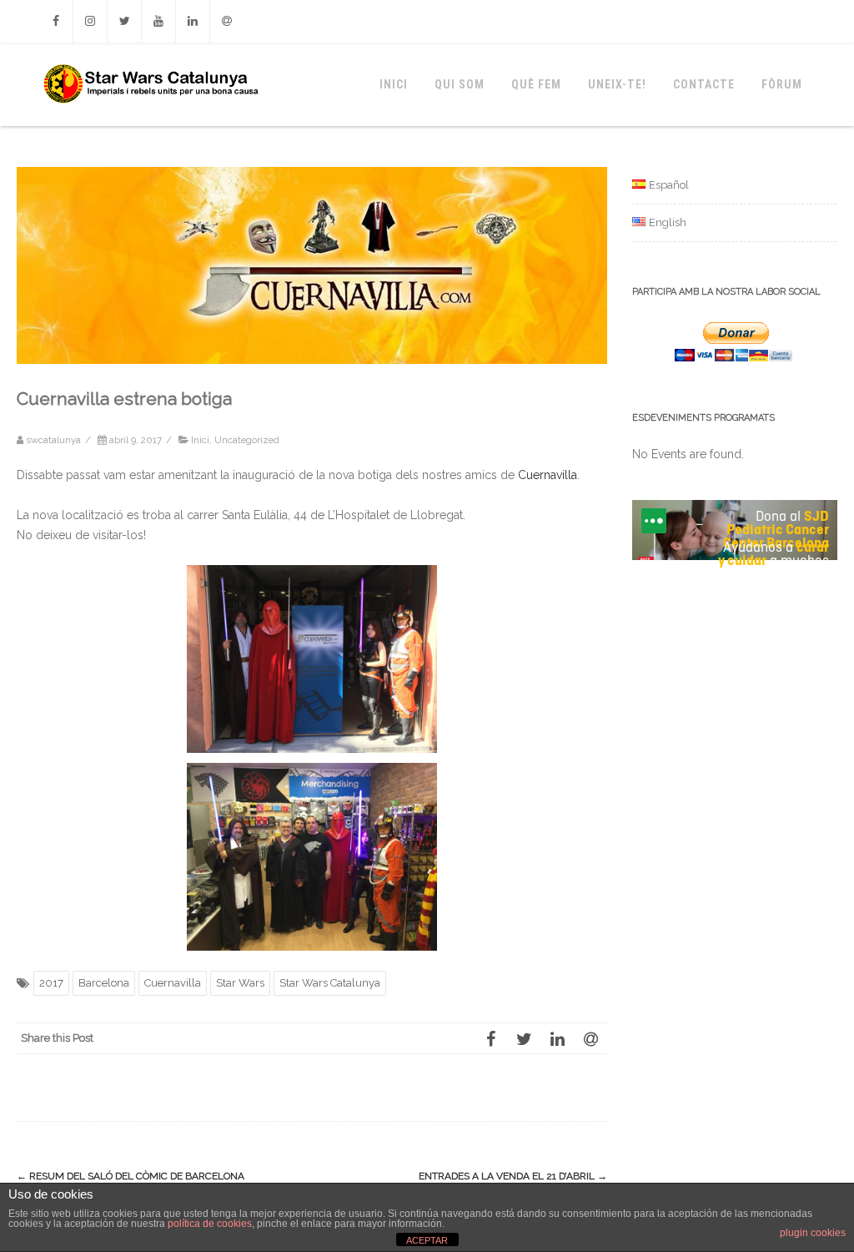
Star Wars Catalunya (329, 983)
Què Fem (536, 84)
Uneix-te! (617, 84)
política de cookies (210, 1223)
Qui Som (460, 84)
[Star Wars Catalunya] (150, 120)
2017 (51, 983)
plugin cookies (813, 1233)
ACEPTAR (427, 1240)
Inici (393, 84)
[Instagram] (90, 21)
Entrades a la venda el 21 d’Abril (513, 1176)
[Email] (227, 21)
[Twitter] (124, 21)
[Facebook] (56, 21)
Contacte (704, 84)
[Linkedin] (192, 21)
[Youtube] (158, 21)
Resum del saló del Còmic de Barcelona (130, 1176)
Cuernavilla (547, 475)
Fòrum (781, 84)
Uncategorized (246, 440)
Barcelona (103, 983)
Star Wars (240, 983)
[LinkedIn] (557, 1038)
